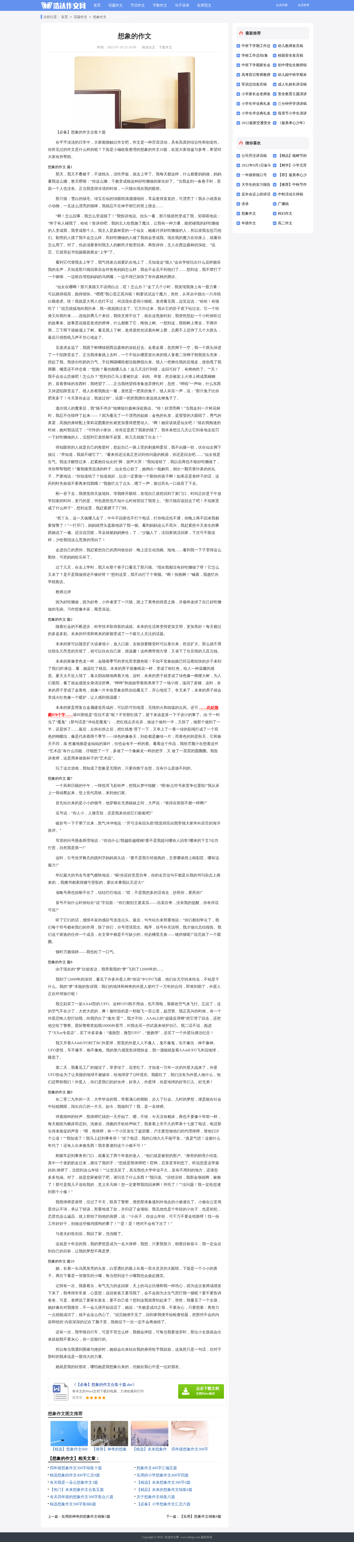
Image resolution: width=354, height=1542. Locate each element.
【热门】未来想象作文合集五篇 (77, 1490)
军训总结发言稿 (254, 84)
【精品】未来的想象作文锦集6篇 (164, 1490)
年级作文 (249, 223)
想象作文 (99, 17)
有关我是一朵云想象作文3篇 (74, 1482)
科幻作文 (285, 213)
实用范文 (204, 5)
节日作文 (138, 5)
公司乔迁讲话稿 (254, 156)
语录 (245, 204)
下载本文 (165, 47)
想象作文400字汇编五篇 (157, 1468)
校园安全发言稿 (290, 55)
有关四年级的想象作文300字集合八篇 (81, 1497)
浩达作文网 (171, 1537)
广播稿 (283, 204)
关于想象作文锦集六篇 (156, 1497)
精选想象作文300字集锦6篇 (73, 1504)
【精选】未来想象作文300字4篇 (163, 1482)
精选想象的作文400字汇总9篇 (75, 1475)
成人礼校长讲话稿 (292, 84)
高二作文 (285, 223)
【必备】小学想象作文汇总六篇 (163, 1504)
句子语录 (182, 5)
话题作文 (115, 5)
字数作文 (160, 5)
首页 (97, 5)
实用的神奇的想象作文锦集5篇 (85, 1516)
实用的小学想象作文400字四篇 (163, 1475)
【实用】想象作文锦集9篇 (200, 1516)
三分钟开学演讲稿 (292, 104)
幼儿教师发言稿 (290, 46)
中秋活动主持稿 (290, 194)
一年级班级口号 (254, 175)
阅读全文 (148, 47)
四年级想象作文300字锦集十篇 (76, 1468)
